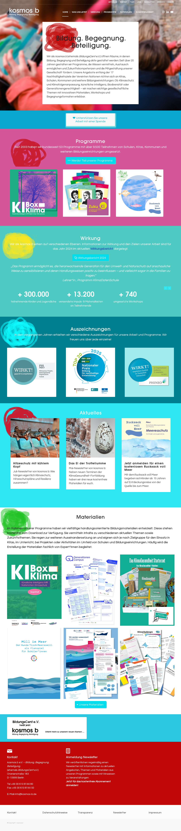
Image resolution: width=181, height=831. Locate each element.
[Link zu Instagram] (163, 12)
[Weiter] (169, 288)
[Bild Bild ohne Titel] (92, 591)
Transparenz (85, 812)
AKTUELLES (112, 2)
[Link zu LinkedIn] (167, 12)
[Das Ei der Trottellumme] (90, 438)
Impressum (155, 812)
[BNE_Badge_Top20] (90, 372)
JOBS (139, 2)
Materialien (90, 517)
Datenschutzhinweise (54, 812)
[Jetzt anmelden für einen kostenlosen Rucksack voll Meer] (146, 438)
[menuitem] (113, 2)
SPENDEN (161, 2)
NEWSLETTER (149, 2)
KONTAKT (123, 2)
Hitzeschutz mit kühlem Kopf (31, 465)
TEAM (132, 2)
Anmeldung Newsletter (81, 757)
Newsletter (119, 812)
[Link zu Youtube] (172, 12)
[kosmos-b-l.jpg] (24, 12)
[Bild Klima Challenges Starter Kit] (148, 664)
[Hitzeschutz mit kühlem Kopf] (34, 438)
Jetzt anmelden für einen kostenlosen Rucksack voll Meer (145, 466)
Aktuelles (91, 413)
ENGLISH (171, 2)
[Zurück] (165, 288)
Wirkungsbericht (101, 248)
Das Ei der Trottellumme (87, 463)
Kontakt (11, 812)
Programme (90, 141)
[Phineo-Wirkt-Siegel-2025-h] (31, 372)
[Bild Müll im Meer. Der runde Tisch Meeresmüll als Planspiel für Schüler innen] (35, 664)
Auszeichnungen (90, 329)
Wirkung (90, 238)
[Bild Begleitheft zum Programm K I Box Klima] (35, 591)
